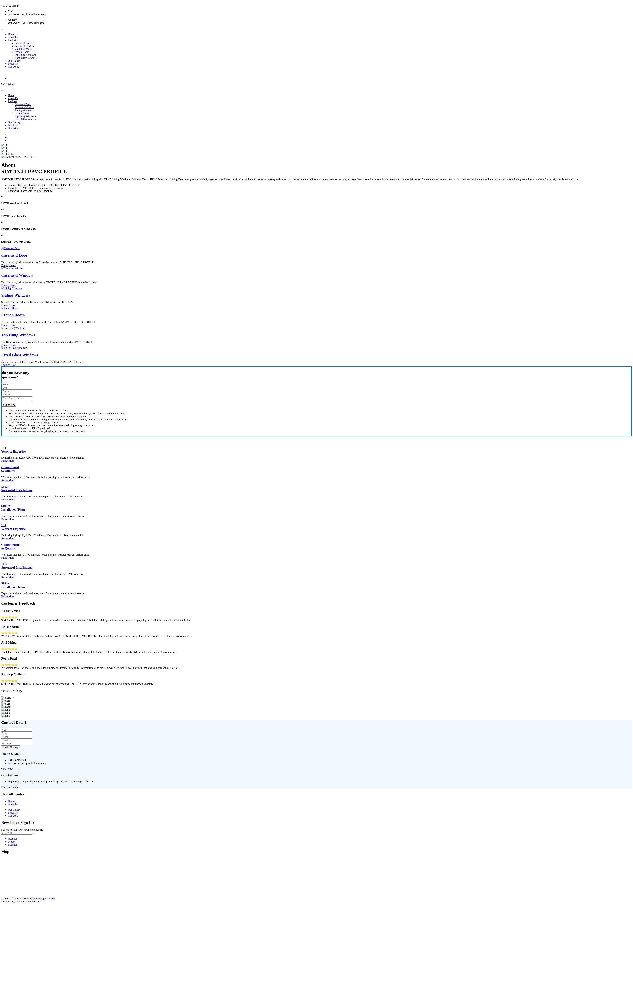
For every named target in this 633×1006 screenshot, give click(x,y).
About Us (13, 37)
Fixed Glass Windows (26, 57)
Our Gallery (14, 60)
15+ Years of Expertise (13, 449)
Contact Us (7, 768)
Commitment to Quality (10, 468)
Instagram (13, 844)
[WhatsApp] (43, 986)
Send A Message (11, 747)
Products (12, 40)
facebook (12, 838)
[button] (6, 154)
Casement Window (24, 46)
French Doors (22, 51)
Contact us (13, 66)
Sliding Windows (23, 48)
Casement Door (23, 43)
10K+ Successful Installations (16, 488)
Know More (7, 460)
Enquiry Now (8, 265)
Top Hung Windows (25, 54)
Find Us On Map (10, 787)
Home (11, 34)
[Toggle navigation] (2, 29)
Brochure (13, 63)
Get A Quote (8, 83)
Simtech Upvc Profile (43, 898)
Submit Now (9, 405)
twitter (11, 841)
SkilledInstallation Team (13, 507)
